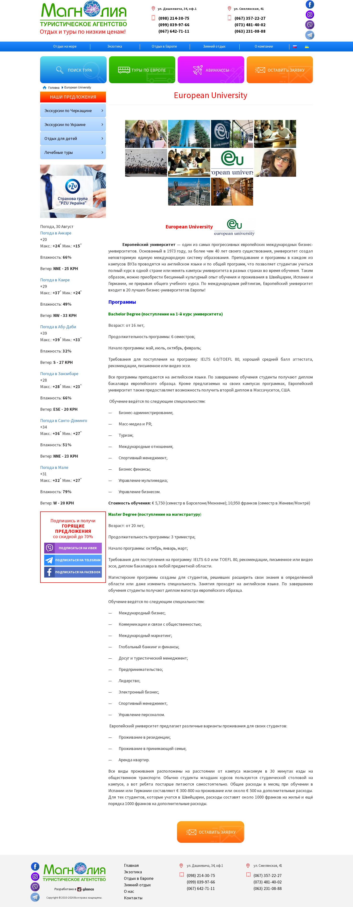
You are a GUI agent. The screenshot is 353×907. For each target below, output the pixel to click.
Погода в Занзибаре (59, 373)
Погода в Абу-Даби (58, 326)
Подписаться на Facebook (78, 572)
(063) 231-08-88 (250, 31)
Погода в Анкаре (55, 233)
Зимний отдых (214, 46)
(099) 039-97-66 (173, 24)
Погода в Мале (54, 467)
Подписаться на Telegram (78, 560)
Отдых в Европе (164, 46)
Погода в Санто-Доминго (63, 420)
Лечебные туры (58, 152)
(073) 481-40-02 (250, 24)
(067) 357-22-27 (250, 18)
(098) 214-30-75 (173, 18)
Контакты (133, 898)
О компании (264, 46)
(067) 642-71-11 (173, 31)
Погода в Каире (55, 280)
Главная (131, 865)
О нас (129, 891)
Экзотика (114, 46)
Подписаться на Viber (78, 548)
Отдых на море (65, 46)
